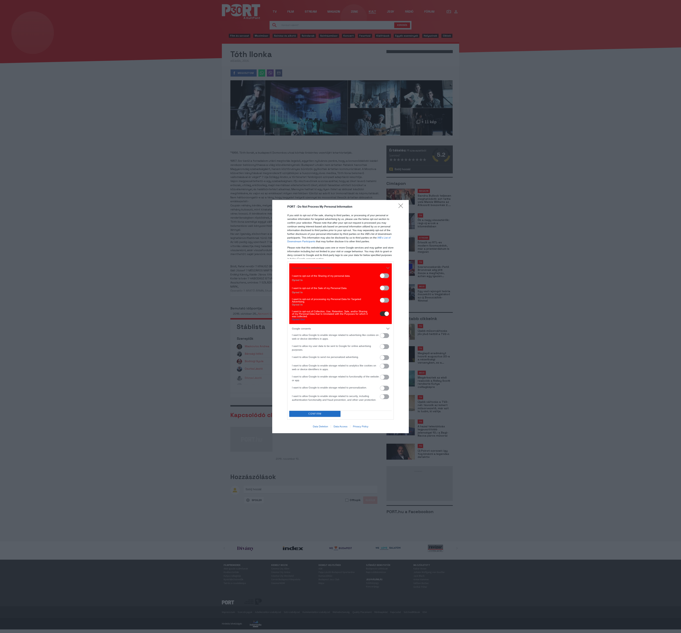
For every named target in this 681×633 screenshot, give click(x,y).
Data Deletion (320, 426)
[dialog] (340, 316)
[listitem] (340, 268)
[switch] (384, 275)
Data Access (340, 426)
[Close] (401, 207)
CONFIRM (315, 413)
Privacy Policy (360, 426)
